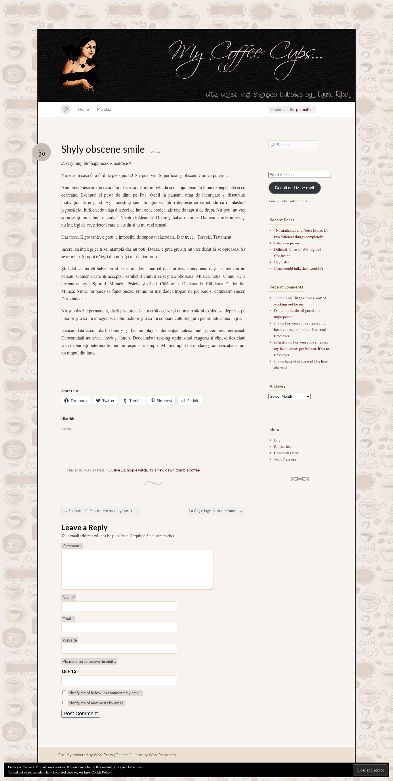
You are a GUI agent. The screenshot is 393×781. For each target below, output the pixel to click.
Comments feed (286, 452)
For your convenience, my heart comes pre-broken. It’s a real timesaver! (300, 329)
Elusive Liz (116, 470)
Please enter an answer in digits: (89, 661)
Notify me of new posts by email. (96, 703)
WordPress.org (285, 459)
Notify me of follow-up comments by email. (105, 693)
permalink (304, 109)
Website (70, 640)
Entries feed (283, 446)
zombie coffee (188, 470)
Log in (279, 440)
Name (69, 597)
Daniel (279, 310)
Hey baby (281, 262)
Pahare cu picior (286, 243)
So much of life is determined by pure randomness (102, 510)
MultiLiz (104, 109)
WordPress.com (162, 754)
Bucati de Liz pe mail (294, 188)
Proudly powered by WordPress (85, 754)
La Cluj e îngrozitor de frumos (216, 510)
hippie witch (137, 470)
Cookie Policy (101, 772)
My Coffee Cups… (196, 66)
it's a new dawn (161, 470)
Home (83, 109)
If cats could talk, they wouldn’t (298, 268)
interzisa (280, 342)
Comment (72, 546)
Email (68, 618)
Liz (158, 151)
